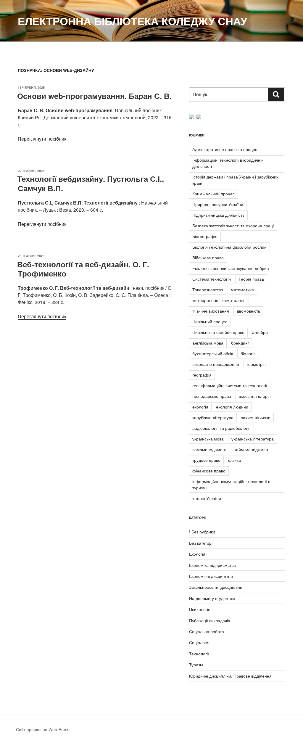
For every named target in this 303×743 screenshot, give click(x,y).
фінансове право (208, 471)
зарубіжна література (212, 417)
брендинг (240, 343)
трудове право (206, 460)
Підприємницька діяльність (218, 215)
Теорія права (251, 279)
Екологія (197, 554)
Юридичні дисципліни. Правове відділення (230, 676)
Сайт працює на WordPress (42, 729)
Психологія (199, 609)
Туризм (196, 665)
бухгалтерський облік (212, 353)
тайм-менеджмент (252, 449)
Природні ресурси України (217, 204)
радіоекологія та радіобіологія (221, 428)
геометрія (256, 364)
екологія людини (232, 407)
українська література (252, 439)
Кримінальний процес (213, 194)
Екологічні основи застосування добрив (230, 268)
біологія (248, 353)
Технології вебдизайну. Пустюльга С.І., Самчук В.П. (90, 183)
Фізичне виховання (210, 311)
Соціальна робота (206, 631)
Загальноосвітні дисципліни (215, 587)
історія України (206, 498)
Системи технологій (211, 279)
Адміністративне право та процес (224, 149)
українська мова (208, 439)
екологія (200, 407)
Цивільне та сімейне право (218, 332)
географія (202, 375)
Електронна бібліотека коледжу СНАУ (132, 20)
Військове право (208, 257)
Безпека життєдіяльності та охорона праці (233, 226)
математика (242, 289)
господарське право (211, 396)
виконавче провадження (215, 364)
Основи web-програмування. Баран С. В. (94, 95)
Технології (199, 654)
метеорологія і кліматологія (219, 300)
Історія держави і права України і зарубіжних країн (235, 180)
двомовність (248, 311)
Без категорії (201, 543)
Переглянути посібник (42, 138)
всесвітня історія (255, 396)
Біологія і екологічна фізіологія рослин (229, 247)
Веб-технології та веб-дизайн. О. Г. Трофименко (83, 269)
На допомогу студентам (212, 598)
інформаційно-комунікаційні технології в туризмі (231, 484)
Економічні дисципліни (211, 576)
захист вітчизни (255, 417)
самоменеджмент (209, 449)
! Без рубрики (202, 532)
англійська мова (207, 343)
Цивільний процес (209, 321)
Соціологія (199, 642)
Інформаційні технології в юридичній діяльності (228, 163)
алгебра (260, 332)
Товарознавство (207, 289)
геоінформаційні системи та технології (229, 385)
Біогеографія (204, 236)
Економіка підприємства (212, 565)
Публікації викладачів (209, 620)
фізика (234, 460)
